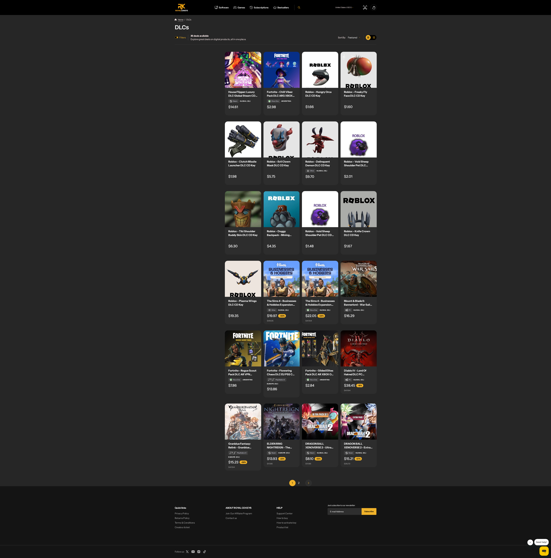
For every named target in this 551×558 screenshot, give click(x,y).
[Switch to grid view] (368, 37)
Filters (182, 37)
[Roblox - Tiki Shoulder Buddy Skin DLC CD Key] (243, 209)
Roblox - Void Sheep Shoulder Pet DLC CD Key (318, 235)
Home (180, 19)
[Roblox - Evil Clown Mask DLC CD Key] (281, 139)
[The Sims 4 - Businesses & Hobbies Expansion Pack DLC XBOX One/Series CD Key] (320, 279)
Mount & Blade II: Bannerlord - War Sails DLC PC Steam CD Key (358, 304)
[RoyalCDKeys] (181, 7)
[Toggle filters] (176, 37)
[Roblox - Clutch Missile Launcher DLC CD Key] (243, 139)
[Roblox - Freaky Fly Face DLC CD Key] (359, 70)
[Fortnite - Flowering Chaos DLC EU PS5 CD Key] (281, 348)
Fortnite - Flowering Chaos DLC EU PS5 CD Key (281, 374)
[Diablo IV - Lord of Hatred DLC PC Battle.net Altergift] (359, 348)
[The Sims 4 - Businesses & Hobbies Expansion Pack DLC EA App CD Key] (281, 279)
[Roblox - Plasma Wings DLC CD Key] (243, 279)
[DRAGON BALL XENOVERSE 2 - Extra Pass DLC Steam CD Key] (359, 422)
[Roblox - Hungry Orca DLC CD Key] (320, 70)
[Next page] (308, 483)
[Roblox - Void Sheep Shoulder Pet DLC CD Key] (320, 209)
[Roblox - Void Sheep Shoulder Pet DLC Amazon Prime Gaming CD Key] (359, 139)
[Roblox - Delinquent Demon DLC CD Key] (320, 139)
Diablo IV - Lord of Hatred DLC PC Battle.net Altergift (356, 374)
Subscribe (369, 511)
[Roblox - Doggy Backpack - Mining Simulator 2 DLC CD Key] (281, 209)
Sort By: (342, 37)
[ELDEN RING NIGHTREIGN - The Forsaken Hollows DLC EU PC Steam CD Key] (281, 422)
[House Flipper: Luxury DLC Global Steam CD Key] (243, 70)
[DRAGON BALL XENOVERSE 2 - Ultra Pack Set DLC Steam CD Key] (320, 422)
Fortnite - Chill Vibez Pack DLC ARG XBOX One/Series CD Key (280, 95)
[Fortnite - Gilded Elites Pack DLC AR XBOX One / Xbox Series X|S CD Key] (320, 348)
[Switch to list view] (374, 37)
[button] (298, 7)
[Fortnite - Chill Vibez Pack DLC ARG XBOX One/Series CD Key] (281, 70)
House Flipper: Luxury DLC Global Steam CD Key (241, 95)
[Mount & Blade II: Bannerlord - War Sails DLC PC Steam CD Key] (359, 279)
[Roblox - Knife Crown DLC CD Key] (359, 209)
